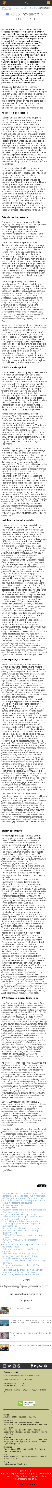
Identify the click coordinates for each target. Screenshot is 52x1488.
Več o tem (30, 1484)
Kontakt (35, 1441)
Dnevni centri (8, 1422)
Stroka (10, 8)
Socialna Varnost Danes (13, 1205)
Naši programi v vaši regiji (13, 1441)
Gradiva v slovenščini (21, 8)
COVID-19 (32, 1417)
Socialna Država (9, 1207)
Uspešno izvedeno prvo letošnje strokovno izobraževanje (30, 1345)
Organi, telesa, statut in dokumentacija (32, 1439)
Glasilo (20, 1464)
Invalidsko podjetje (10, 1430)
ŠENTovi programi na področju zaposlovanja (22, 1198)
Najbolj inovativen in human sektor (18, 1258)
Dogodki (24, 1417)
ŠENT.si (3, 8)
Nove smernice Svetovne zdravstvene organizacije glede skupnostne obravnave (20, 1273)
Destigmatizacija (9, 1464)
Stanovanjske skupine (23, 1422)
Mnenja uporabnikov (11, 1459)
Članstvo (27, 1441)
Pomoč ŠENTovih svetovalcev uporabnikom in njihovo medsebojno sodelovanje (23, 1201)
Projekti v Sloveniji (10, 1449)
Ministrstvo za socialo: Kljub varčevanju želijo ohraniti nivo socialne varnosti (22, 1218)
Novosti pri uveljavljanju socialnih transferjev (22, 1270)
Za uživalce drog (21, 1424)
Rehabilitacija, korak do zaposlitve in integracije (23, 1196)
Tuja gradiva (25, 1456)
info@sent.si (43, 8)
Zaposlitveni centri (25, 1430)
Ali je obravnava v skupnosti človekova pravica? (23, 1193)
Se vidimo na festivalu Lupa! (20, 1308)
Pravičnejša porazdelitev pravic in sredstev (21, 1221)
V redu (20, 1484)
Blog (25, 1464)
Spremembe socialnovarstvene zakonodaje (22, 1228)
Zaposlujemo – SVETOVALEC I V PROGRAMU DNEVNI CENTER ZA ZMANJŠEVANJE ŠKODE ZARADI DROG (30, 1322)
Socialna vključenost (31, 1432)
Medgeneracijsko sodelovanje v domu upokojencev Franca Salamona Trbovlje (19, 1255)
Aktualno (6, 1417)
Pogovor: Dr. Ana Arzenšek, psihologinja (20, 1214)
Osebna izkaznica (10, 1439)
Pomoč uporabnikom (39, 1456)
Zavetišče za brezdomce (38, 1424)
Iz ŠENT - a (16, 1417)
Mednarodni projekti (25, 1449)
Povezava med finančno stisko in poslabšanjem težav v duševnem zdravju (23, 1211)
